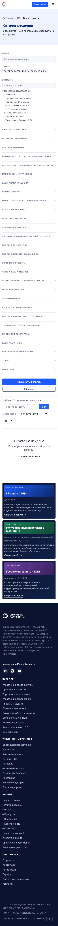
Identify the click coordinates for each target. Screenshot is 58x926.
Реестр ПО (8, 777)
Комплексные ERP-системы (18, 98)
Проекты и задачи (12, 703)
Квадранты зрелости (14, 847)
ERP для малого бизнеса (16, 109)
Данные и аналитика (14, 708)
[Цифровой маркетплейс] (29, 616)
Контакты (7, 883)
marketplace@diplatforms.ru (18, 664)
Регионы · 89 (9, 759)
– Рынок (7, 809)
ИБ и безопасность (13, 722)
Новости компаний (13, 833)
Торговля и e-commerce (16, 694)
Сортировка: (9, 413)
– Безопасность (11, 823)
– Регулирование (12, 804)
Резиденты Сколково (14, 773)
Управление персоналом (16, 698)
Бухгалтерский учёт (14, 116)
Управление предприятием (16, 90)
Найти (44, 406)
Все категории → (12, 731)
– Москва (7, 763)
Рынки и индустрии (13, 782)
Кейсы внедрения (12, 754)
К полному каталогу (29, 456)
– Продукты (8, 814)
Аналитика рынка (12, 837)
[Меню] (53, 4)
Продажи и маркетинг (15, 689)
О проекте (8, 860)
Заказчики (8, 749)
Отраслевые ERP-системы (17, 105)
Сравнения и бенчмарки (16, 842)
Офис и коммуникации (15, 717)
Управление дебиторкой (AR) (18, 120)
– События (8, 828)
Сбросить (29, 389)
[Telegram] (5, 671)
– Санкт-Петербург (13, 768)
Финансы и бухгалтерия (15, 113)
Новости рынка (11, 800)
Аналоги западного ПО (15, 727)
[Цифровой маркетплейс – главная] (4, 4)
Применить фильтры (29, 381)
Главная (10, 18)
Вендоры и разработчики (16, 744)
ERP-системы (10, 95)
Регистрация (40, 4)
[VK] (12, 671)
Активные (7, 67)
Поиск (5, 53)
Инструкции (9, 864)
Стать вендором (11, 787)
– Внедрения (9, 818)
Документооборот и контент (18, 713)
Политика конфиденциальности (24, 912)
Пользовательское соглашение (23, 918)
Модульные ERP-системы (17, 102)
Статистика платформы (15, 879)
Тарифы (6, 874)
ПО (19, 18)
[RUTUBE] (19, 671)
